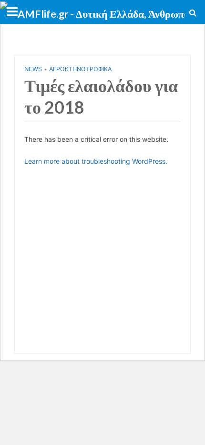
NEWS (33, 69)
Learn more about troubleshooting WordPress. (95, 161)
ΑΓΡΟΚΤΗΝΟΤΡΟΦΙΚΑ (80, 69)
